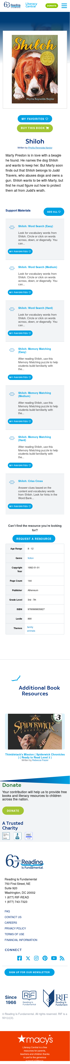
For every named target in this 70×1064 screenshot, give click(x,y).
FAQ (7, 911)
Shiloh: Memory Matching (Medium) (34, 394)
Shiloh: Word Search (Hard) (35, 308)
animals (31, 630)
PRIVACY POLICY (15, 928)
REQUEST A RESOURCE (33, 538)
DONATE (51, 5)
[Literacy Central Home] (31, 4)
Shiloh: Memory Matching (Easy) (34, 350)
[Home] (14, 4)
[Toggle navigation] (64, 5)
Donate (13, 810)
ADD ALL (52, 211)
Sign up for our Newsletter (29, 972)
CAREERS (11, 922)
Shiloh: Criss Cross (30, 481)
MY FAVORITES (33, 119)
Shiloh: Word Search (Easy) (35, 226)
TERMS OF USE (16, 934)
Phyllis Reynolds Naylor (40, 147)
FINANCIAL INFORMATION (21, 940)
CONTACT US (14, 917)
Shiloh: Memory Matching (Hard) (34, 438)
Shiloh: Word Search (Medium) (37, 267)
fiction (31, 558)
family (30, 626)
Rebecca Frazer (40, 760)
